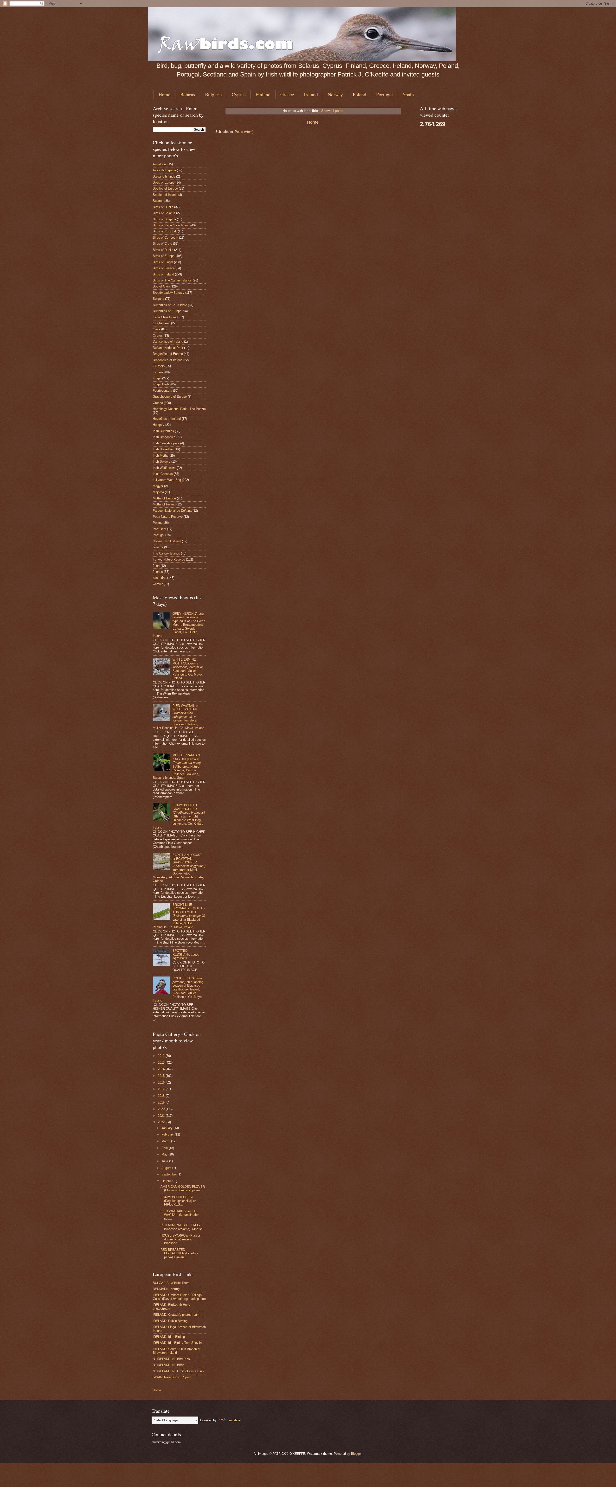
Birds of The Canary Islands (172, 280)
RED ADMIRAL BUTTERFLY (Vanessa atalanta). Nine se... (182, 1227)
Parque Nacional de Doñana (172, 510)
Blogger (356, 1453)
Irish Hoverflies (163, 449)
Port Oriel (159, 529)
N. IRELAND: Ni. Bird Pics (171, 1359)
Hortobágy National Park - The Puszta (179, 409)
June (165, 1161)
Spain (408, 94)
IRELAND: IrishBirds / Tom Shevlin (177, 1343)
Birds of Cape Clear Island (171, 225)
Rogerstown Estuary (167, 541)
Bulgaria (213, 94)
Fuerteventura (162, 390)
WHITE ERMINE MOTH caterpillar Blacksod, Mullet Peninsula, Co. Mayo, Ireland (188, 669)
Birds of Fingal (163, 262)
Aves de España (164, 170)
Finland (263, 94)
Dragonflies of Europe (168, 354)
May (164, 1154)
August (166, 1168)
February (168, 1134)
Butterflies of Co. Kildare (170, 305)
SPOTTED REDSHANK (186, 954)
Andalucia (160, 164)
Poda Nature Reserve (168, 516)
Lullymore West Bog (167, 480)
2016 (162, 1082)
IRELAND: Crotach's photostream (176, 1314)
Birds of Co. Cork (165, 231)
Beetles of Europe (165, 188)
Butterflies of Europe (167, 311)
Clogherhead (161, 323)
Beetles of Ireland (165, 195)
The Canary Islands (166, 553)
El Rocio (159, 366)
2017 (162, 1089)
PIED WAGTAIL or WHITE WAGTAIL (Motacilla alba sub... (179, 1214)
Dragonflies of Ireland (167, 360)
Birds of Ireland (163, 274)
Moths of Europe (164, 498)
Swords (158, 547)
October (167, 1181)
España (158, 372)
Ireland (311, 94)
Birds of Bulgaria (164, 219)
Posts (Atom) (244, 132)
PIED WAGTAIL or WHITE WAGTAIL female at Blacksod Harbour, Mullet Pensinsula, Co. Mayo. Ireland (178, 717)
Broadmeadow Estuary (168, 292)
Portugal (384, 94)
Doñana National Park (168, 348)
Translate (233, 1420)
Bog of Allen (161, 286)
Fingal (157, 378)
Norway (335, 94)
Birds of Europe (163, 256)
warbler (158, 584)
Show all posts (332, 111)
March (166, 1141)
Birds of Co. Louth (165, 237)
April (165, 1148)
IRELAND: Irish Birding (169, 1337)
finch (156, 566)
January (167, 1128)
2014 (162, 1069)
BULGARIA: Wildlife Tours (171, 1283)
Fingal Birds (161, 384)
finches (158, 572)
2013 (162, 1062)
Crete (156, 329)
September (169, 1174)
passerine (159, 578)
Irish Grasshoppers (166, 443)
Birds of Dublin (163, 207)
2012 (162, 1056)
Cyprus (239, 94)
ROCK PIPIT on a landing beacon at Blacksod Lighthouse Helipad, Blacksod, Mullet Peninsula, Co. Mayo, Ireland (178, 989)
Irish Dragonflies (164, 437)
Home (164, 94)
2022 (162, 1122)
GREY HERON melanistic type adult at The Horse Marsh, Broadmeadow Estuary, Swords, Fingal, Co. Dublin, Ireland (179, 625)
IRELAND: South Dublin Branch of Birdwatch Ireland (176, 1350)
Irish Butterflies (163, 431)
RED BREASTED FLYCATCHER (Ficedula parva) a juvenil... (179, 1253)
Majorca (158, 492)
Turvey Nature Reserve (169, 559)
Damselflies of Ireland (168, 341)
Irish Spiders (161, 461)
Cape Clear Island (165, 317)
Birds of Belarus (164, 213)
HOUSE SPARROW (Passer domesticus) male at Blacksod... (180, 1239)
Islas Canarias (163, 474)
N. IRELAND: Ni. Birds (168, 1365)
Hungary (158, 425)
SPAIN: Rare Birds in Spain (172, 1377)
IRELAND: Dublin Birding (170, 1321)
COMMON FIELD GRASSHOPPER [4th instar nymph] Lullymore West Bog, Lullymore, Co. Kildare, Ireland (179, 816)
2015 (162, 1076)
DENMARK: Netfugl (166, 1289)
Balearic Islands (164, 176)
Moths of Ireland (164, 504)
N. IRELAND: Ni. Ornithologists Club (178, 1371)
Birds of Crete (162, 243)
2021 (162, 1115)
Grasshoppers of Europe (170, 396)
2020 (162, 1109)
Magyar (158, 486)
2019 (162, 1102)
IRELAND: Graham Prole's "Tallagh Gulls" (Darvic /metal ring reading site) (179, 1296)
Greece (287, 94)
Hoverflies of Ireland (167, 419)
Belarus (187, 94)
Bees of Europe (163, 182)
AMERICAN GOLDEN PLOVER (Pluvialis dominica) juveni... (182, 1188)
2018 (162, 1096)
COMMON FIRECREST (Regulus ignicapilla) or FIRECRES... (178, 1200)
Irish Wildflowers (164, 468)
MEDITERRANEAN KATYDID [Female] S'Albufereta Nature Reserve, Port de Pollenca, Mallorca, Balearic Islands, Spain (177, 766)
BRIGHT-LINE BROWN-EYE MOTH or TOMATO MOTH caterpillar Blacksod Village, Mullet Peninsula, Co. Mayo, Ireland (179, 916)
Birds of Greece (164, 268)
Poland (359, 94)
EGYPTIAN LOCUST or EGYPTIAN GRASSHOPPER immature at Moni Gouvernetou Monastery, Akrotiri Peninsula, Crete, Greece (179, 868)
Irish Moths (160, 455)
